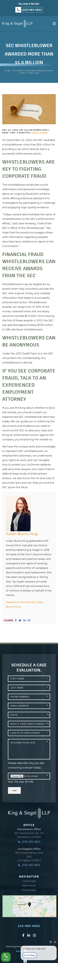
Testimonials (29, 881)
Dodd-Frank (40, 132)
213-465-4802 (29, 925)
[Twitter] (20, 620)
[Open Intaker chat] (25, 961)
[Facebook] (16, 620)
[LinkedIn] (24, 620)
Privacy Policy (29, 890)
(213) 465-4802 (30, 841)
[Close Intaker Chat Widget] (55, 942)
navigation (29, 876)
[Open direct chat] (51, 942)
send (14, 790)
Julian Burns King (22, 534)
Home (8, 71)
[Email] (29, 620)
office (29, 825)
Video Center (29, 885)
